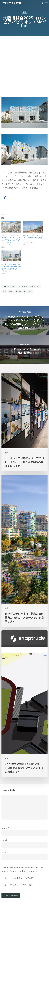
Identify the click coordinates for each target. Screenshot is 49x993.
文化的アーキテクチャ (24, 291)
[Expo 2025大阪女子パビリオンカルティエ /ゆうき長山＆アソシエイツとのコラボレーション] (11, 227)
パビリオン (23, 286)
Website (5, 852)
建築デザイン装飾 (11, 2)
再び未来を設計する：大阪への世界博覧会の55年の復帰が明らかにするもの (11, 266)
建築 (24, 12)
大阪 (4, 291)
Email (5, 840)
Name (5, 828)
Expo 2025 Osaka (9, 286)
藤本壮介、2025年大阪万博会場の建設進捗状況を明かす (33, 237)
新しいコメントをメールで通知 (18, 878)
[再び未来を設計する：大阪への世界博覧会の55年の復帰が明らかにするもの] (11, 255)
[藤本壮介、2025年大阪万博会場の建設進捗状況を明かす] (33, 227)
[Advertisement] (24, 61)
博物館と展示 (35, 286)
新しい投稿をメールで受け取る (18, 885)
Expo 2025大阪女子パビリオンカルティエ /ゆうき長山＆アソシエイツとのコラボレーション (11, 238)
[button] (46, 2)
